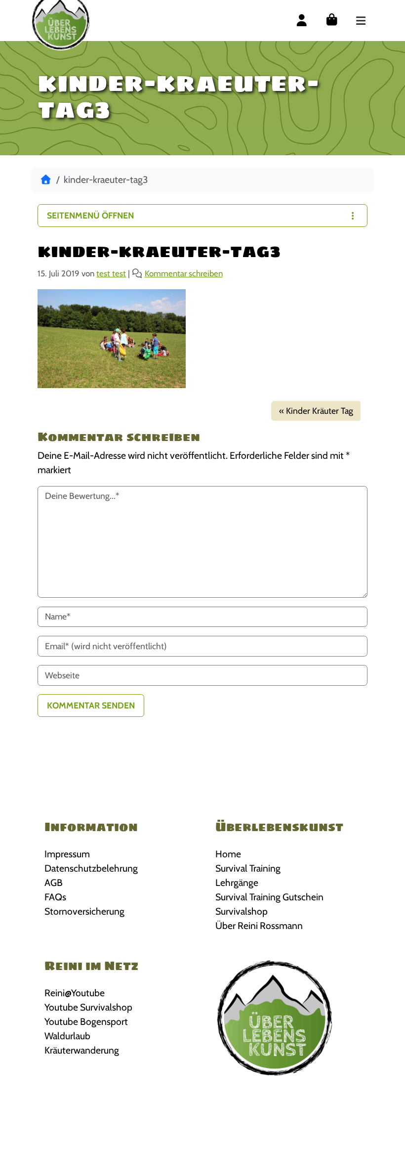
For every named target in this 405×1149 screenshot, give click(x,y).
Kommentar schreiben (184, 273)
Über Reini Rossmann (259, 925)
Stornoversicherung (84, 911)
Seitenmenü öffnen (90, 215)
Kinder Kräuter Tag (319, 410)
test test (111, 273)
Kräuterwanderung (81, 1050)
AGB (53, 882)
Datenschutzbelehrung (91, 868)
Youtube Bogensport (86, 1021)
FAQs (55, 897)
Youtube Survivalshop (88, 1007)
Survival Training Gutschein (269, 897)
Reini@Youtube (74, 993)
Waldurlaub (67, 1036)
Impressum (67, 854)
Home (228, 854)
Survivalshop (241, 911)
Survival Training (248, 868)
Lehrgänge (236, 882)
